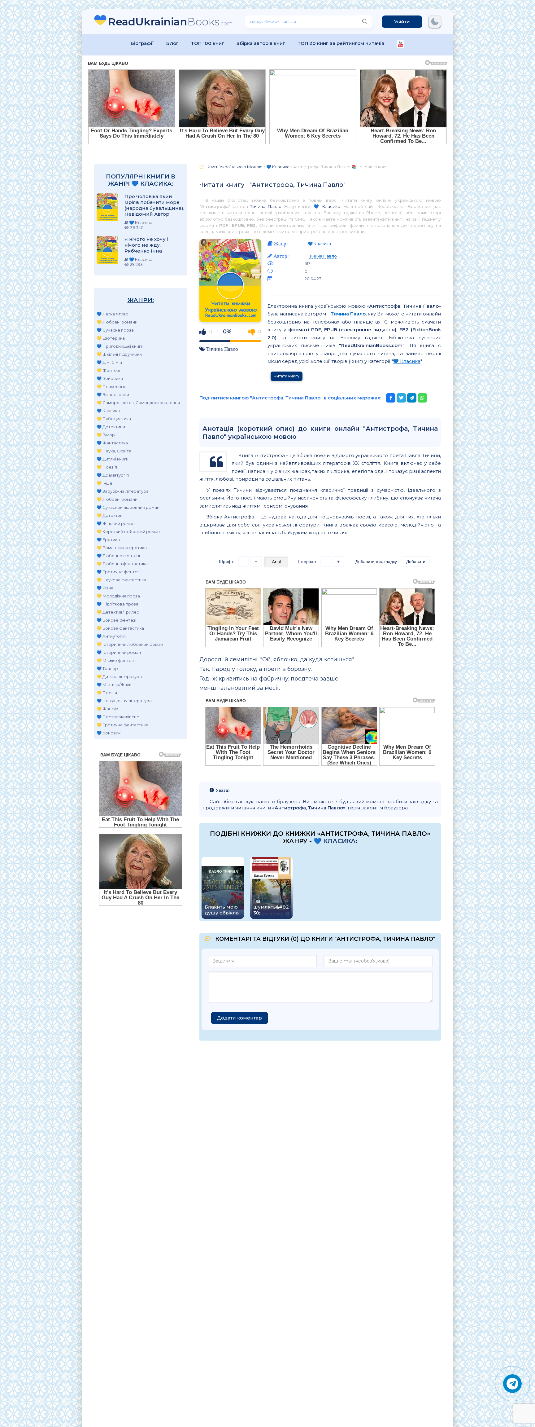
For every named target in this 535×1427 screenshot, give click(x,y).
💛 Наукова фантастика (121, 579)
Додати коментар (239, 1018)
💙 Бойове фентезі (116, 620)
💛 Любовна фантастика (122, 563)
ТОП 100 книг (207, 43)
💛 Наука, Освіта (114, 450)
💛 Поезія (107, 467)
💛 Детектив (110, 515)
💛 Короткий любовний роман (128, 531)
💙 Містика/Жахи (114, 684)
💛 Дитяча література (119, 676)
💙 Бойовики (110, 378)
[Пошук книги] (364, 21)
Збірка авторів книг (261, 43)
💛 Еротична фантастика (122, 724)
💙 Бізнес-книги (113, 394)
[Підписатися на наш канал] (400, 44)
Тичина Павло (265, 206)
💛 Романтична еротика (122, 547)
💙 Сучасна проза (115, 330)
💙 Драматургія (113, 475)
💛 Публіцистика (114, 418)
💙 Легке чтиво (112, 313)
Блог (172, 43)
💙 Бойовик (108, 732)
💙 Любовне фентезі (118, 555)
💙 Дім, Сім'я (109, 362)
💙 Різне (105, 587)
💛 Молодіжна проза (118, 595)
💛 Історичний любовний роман (130, 644)
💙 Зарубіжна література (123, 491)
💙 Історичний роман (119, 652)
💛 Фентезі (108, 370)
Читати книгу (286, 376)
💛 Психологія (111, 386)
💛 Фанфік (107, 708)
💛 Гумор (106, 434)
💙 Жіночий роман (116, 523)
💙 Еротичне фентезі (119, 571)
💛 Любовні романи (117, 321)
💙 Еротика (108, 539)
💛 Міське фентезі (116, 660)
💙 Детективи (111, 426)
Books (170, 21)
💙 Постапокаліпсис (118, 716)
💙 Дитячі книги (112, 458)
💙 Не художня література (124, 700)
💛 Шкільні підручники (119, 354)
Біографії (142, 43)
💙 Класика (108, 410)
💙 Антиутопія (111, 636)
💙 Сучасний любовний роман (128, 507)
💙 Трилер (107, 668)
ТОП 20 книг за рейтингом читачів (341, 43)
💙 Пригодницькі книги (120, 346)
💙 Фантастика (112, 442)
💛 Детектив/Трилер (118, 612)
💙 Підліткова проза (117, 603)
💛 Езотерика (111, 338)
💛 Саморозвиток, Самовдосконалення (138, 402)
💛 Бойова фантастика (120, 628)
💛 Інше (104, 483)
